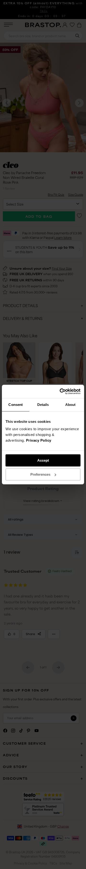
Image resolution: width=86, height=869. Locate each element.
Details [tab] (43, 405)
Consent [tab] (15, 405)
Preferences (40, 474)
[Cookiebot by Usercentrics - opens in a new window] (61, 391)
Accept (43, 460)
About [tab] (70, 405)
